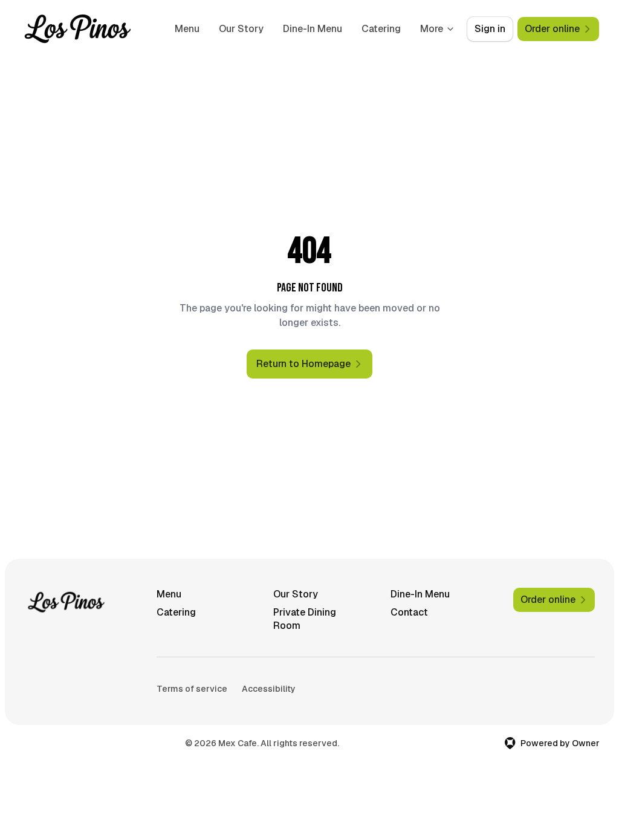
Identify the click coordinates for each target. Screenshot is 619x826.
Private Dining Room (304, 619)
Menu (187, 28)
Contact (409, 612)
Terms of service (192, 688)
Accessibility (269, 688)
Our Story (241, 28)
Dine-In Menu (312, 28)
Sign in (490, 28)
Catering (381, 28)
